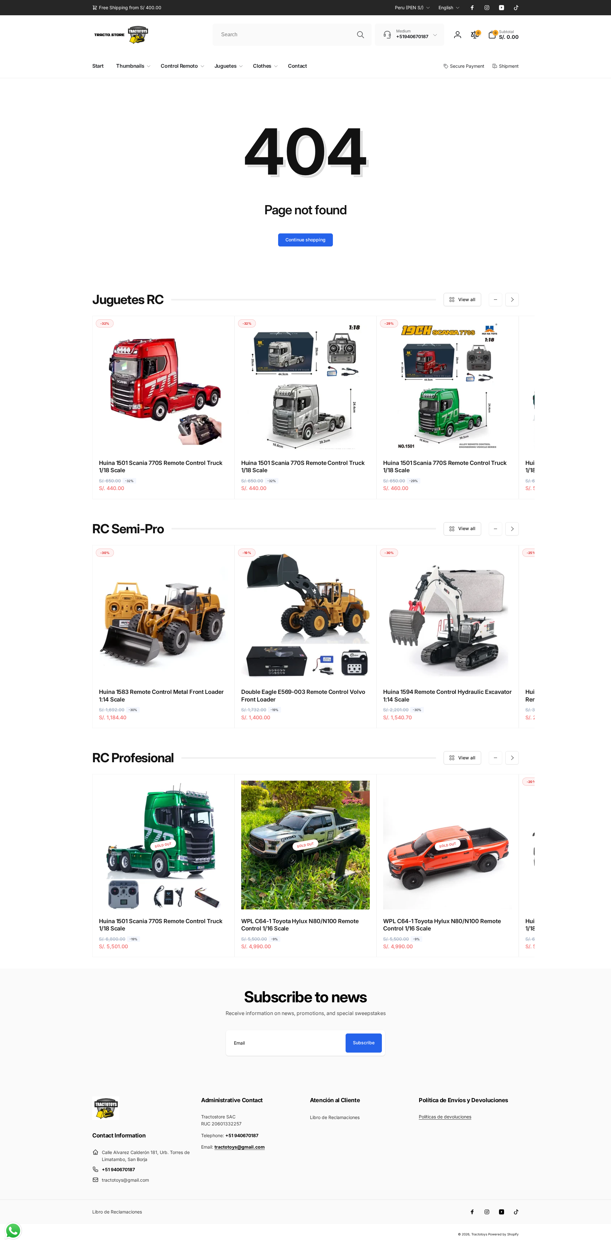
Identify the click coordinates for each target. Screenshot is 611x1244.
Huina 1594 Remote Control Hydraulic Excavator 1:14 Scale (447, 695)
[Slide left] (495, 299)
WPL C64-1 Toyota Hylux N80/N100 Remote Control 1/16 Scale (300, 925)
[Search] (360, 34)
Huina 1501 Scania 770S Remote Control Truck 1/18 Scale (160, 466)
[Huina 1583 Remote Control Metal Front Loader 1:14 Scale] (164, 668)
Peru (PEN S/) (409, 7)
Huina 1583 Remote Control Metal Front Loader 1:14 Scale (161, 695)
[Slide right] (512, 299)
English (446, 7)
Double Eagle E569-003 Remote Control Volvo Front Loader (303, 695)
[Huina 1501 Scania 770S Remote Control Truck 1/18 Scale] (164, 439)
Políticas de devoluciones (445, 1116)
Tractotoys (479, 1234)
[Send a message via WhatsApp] (13, 1231)
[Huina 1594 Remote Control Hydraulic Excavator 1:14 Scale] (448, 668)
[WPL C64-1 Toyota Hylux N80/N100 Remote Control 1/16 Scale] (306, 898)
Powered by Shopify (503, 1234)
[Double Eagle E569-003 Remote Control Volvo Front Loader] (306, 668)
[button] (503, 34)
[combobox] (292, 35)
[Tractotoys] (105, 1118)
